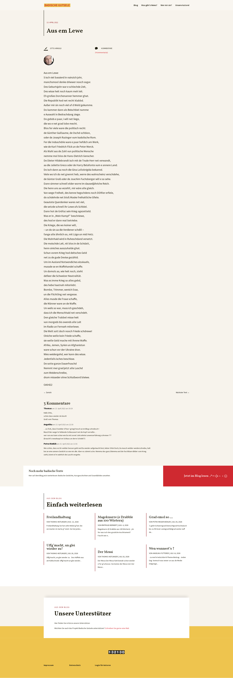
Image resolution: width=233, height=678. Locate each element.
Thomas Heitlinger (58, 522)
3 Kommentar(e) (101, 52)
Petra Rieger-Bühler (162, 522)
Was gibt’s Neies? (149, 5)
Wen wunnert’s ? (161, 548)
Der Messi (105, 552)
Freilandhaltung (59, 517)
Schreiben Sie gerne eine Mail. (117, 628)
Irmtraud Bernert (109, 525)
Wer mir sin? (166, 5)
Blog (136, 5)
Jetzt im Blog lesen (196, 476)
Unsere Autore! (182, 5)
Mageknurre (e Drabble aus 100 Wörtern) (115, 519)
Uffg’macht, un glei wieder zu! (61, 547)
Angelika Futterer (161, 553)
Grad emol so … (161, 517)
